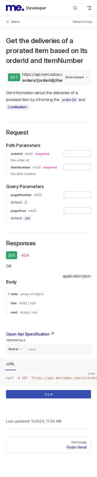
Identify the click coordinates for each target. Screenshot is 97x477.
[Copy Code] (89, 378)
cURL (10, 364)
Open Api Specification (28, 334)
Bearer (14, 349)
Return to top (82, 22)
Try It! (48, 394)
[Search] (75, 8)
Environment (74, 77)
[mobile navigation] (89, 8)
